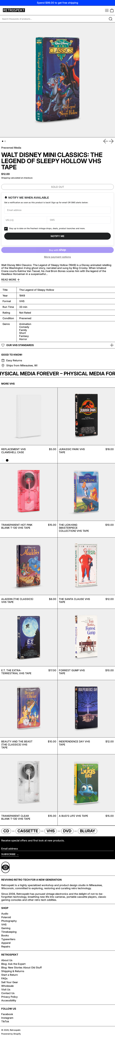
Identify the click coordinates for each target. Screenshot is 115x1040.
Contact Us (8, 993)
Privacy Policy (9, 996)
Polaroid (6, 917)
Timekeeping (9, 931)
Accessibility (8, 1000)
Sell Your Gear (9, 982)
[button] (112, 10)
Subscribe (8, 854)
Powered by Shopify (11, 1034)
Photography (9, 920)
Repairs (5, 946)
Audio (4, 913)
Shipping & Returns (12, 971)
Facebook (7, 1014)
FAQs (4, 978)
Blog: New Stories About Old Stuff (21, 967)
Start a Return (9, 974)
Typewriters (8, 939)
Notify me (57, 236)
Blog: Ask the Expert (13, 963)
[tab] (2, 141)
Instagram (7, 1017)
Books (5, 935)
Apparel (6, 942)
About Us (6, 960)
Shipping (5, 178)
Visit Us (5, 989)
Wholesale (7, 985)
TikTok (5, 1021)
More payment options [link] (57, 256)
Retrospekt (15, 1030)
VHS (4, 924)
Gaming (5, 928)
